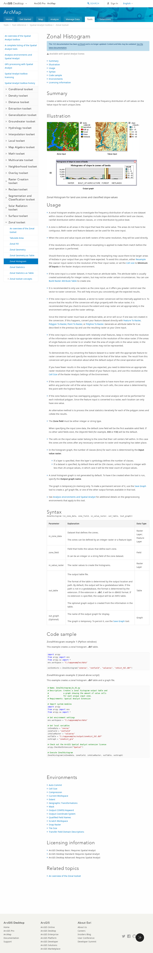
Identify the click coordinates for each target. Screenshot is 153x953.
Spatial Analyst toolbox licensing (16, 75)
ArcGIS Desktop (48, 930)
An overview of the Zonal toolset (22, 230)
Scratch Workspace (58, 821)
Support (8, 941)
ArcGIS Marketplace (50, 948)
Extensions (105, 19)
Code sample (55, 75)
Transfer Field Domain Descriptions (66, 831)
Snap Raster (55, 824)
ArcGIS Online (48, 927)
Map (40, 19)
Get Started (25, 19)
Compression (55, 792)
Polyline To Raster (94, 324)
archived (81, 44)
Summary (53, 60)
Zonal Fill (14, 243)
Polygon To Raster (57, 324)
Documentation (11, 938)
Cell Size (53, 374)
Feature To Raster (132, 320)
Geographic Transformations (63, 803)
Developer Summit (87, 941)
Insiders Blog (84, 934)
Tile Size (53, 828)
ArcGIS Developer (49, 941)
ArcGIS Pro (40, 3)
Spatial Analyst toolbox (41, 25)
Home (9, 19)
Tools (89, 19)
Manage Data (73, 19)
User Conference (86, 938)
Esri (143, 3)
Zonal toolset (62, 25)
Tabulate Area (17, 237)
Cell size (130, 263)
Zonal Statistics (17, 267)
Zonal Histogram (18, 261)
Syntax (52, 71)
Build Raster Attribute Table (63, 280)
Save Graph (140, 486)
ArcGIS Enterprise (49, 934)
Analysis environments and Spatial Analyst (18, 56)
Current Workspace (58, 795)
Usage (52, 68)
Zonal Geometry (18, 249)
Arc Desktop (14, 3)
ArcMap (51, 3)
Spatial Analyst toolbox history (20, 83)
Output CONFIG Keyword (61, 810)
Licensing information (60, 82)
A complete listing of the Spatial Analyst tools (21, 47)
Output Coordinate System (62, 813)
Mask (51, 806)
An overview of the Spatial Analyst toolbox (18, 37)
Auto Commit (55, 785)
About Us (82, 927)
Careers (81, 930)
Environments (56, 78)
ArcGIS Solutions (49, 945)
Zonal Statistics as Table (22, 273)
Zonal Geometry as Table (22, 255)
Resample (141, 259)
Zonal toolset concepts (21, 278)
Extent (52, 799)
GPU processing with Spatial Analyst (19, 66)
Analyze (55, 19)
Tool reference (19, 25)
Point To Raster (75, 324)
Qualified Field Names (60, 817)
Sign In (114, 3)
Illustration (54, 64)
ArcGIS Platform (48, 938)
